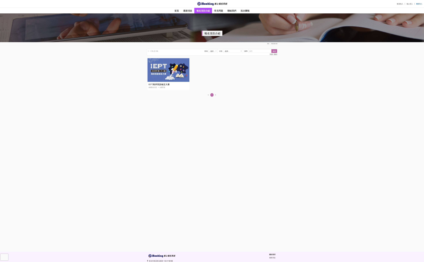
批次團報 (245, 10)
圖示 (275, 54)
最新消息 (187, 10)
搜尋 (274, 51)
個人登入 (410, 4)
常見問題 (218, 10)
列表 (271, 54)
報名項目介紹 (203, 10)
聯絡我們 (231, 10)
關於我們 (272, 254)
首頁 (176, 10)
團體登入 (419, 4)
